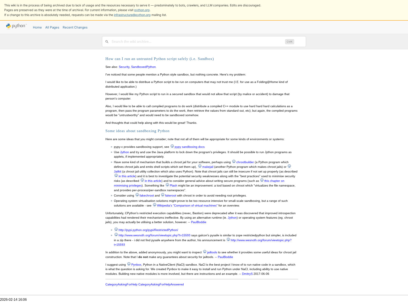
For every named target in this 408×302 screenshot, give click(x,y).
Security (124, 66)
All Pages (52, 27)
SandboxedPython (143, 66)
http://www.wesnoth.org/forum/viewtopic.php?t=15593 (154, 235)
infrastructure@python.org (132, 15)
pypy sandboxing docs (190, 146)
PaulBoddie (198, 222)
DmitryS (247, 273)
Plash (173, 185)
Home (37, 27)
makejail (207, 166)
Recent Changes (75, 27)
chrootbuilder (245, 162)
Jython (124, 152)
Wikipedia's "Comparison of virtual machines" (187, 205)
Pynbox (136, 264)
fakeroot (170, 195)
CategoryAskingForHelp (121, 284)
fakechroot (147, 195)
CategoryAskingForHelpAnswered (161, 284)
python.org (142, 10)
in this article (127, 176)
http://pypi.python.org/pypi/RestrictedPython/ (148, 230)
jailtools (212, 252)
